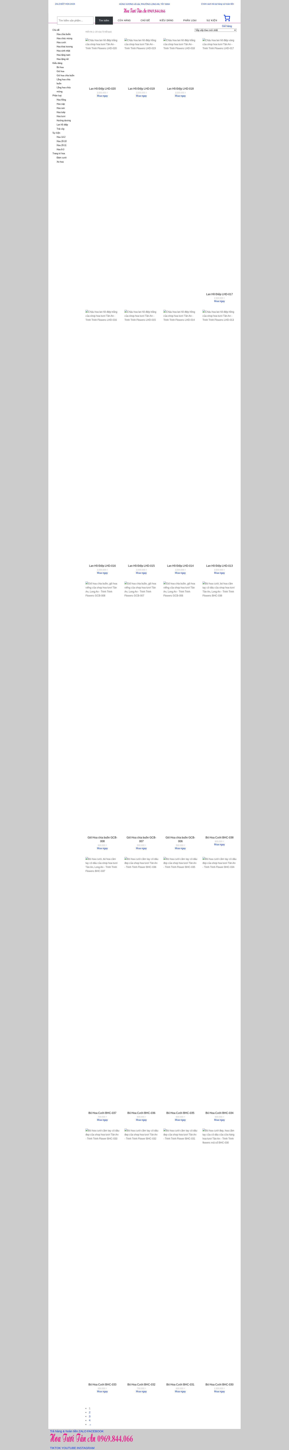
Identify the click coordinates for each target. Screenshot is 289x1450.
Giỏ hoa (60, 71)
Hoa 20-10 (62, 141)
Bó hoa (60, 67)
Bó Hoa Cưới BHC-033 (102, 1384)
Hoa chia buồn (64, 34)
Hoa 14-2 (61, 137)
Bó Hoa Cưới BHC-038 (219, 837)
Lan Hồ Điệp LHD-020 (102, 88)
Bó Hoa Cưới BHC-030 (219, 1384)
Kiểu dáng (57, 63)
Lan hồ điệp (62, 124)
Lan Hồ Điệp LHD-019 (141, 88)
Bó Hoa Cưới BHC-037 (102, 1113)
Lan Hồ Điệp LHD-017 (219, 294)
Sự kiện (56, 133)
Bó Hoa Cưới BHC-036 (141, 1113)
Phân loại (57, 95)
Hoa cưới (61, 42)
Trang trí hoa (59, 153)
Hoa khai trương (65, 46)
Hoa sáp (61, 104)
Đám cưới (62, 157)
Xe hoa (60, 162)
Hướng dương (64, 120)
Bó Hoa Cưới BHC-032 (141, 1384)
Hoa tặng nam (63, 55)
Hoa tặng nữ (63, 59)
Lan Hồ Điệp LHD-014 (180, 565)
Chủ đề (56, 30)
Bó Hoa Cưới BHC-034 (219, 1113)
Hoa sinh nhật (63, 50)
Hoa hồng (61, 99)
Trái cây (61, 129)
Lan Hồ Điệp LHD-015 (141, 565)
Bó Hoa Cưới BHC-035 (180, 1113)
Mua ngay (102, 95)
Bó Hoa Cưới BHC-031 (180, 1384)
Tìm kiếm (104, 20)
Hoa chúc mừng (64, 38)
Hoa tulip (61, 112)
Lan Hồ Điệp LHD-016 (102, 565)
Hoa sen (61, 108)
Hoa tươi (61, 116)
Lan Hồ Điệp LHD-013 (219, 565)
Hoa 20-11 (61, 145)
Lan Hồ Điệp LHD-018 (180, 88)
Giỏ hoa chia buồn (65, 75)
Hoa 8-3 (60, 149)
